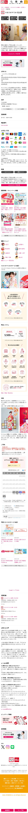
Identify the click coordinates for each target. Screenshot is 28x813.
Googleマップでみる (14, 590)
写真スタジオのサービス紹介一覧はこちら (14, 565)
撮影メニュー (7, 778)
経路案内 (7, 810)
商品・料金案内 (14, 780)
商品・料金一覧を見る (7, 393)
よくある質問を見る (6, 709)
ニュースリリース (9, 788)
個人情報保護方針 (19, 788)
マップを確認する (7, 109)
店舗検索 (7, 7)
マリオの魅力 (6, 780)
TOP (2, 7)
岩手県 (22, 7)
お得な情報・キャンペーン (17, 778)
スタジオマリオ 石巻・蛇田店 (10, 616)
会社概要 (23, 786)
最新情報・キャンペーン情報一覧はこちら (14, 235)
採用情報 (17, 786)
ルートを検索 (21, 109)
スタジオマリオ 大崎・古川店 (10, 607)
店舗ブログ (14, 783)
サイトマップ (5, 786)
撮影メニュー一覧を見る (7, 260)
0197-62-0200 (4, 125)
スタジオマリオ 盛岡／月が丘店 (11, 598)
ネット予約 (21, 810)
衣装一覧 (21, 780)
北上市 (2, 9)
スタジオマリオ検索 (15, 7)
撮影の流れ (7, 783)
